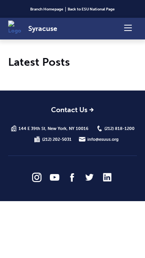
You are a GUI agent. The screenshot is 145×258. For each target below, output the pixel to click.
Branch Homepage (46, 9)
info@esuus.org (102, 139)
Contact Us (69, 110)
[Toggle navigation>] (128, 27)
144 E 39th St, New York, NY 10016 (54, 128)
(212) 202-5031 (57, 139)
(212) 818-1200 (119, 128)
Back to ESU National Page (91, 9)
